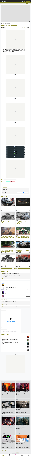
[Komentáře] (24, 27)
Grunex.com (3, 340)
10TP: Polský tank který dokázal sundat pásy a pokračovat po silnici (7, 265)
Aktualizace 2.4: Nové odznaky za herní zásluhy (22, 251)
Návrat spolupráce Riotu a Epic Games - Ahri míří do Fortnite (8, 429)
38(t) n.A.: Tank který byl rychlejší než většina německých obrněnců (22, 237)
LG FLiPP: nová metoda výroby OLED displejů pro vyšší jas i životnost (11, 345)
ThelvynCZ (4, 27)
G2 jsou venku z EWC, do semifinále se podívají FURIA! (7, 396)
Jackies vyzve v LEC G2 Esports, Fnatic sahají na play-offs (8, 425)
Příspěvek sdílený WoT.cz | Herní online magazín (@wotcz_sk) (10, 331)
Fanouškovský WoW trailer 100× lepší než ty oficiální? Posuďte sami (21, 396)
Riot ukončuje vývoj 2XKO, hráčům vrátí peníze (7, 427)
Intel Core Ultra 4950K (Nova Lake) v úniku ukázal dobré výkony (8, 445)
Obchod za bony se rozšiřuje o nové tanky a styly (22, 208)
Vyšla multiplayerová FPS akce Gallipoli (21, 412)
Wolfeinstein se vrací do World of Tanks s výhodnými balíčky (22, 265)
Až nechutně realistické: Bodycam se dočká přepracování (21, 409)
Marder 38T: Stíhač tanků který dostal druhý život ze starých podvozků (22, 222)
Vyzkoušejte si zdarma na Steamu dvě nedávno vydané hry (10, 342)
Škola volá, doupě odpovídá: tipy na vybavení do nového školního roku (22, 445)
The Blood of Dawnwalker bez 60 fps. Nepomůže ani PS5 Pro (22, 394)
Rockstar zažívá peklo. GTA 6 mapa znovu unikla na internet (10, 339)
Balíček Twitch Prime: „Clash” (8, 23)
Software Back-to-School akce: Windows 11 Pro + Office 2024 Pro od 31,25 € (22, 443)
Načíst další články (15, 268)
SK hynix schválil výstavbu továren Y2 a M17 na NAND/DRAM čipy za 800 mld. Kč (7, 448)
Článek (3, 23)
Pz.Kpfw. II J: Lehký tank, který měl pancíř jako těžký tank (7, 208)
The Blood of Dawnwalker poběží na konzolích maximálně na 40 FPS (22, 428)
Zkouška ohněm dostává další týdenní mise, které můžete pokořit (7, 237)
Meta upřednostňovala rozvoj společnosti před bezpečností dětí (7, 413)
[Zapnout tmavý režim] (24, 1)
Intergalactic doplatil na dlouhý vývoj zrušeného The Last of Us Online (22, 430)
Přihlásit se (28, 1)
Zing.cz (3, 343)
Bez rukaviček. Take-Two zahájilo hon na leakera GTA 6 (22, 391)
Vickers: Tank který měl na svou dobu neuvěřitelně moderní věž (7, 251)
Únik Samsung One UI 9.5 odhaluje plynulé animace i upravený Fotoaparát (22, 448)
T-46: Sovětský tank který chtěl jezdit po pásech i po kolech (7, 222)
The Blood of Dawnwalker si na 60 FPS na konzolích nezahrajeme (10, 336)
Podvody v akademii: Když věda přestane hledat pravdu (8, 409)
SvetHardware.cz (4, 346)
